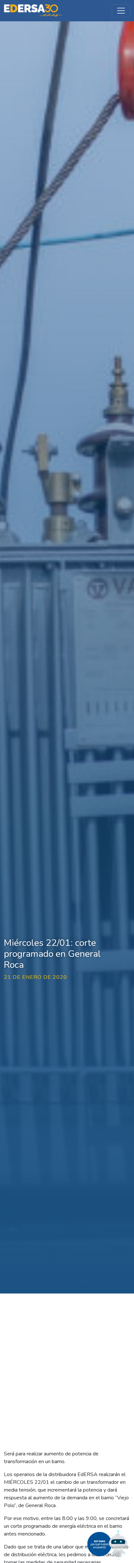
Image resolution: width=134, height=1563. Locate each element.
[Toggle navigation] (121, 10)
